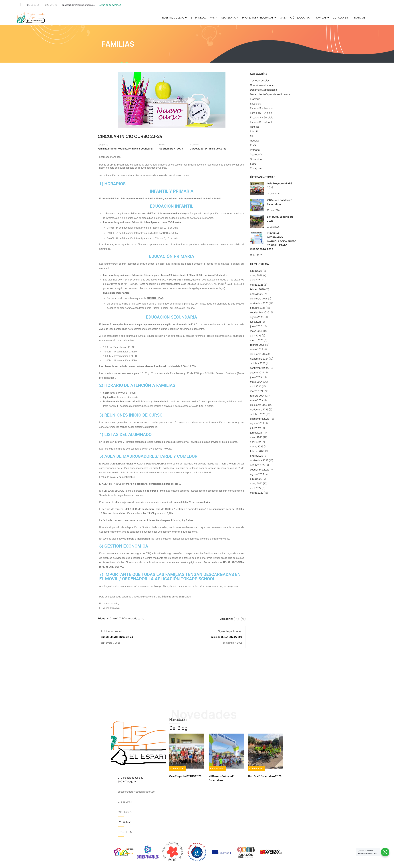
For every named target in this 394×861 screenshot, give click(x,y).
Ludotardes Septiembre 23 (117, 637)
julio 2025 (255, 321)
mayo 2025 (256, 331)
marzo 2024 (256, 391)
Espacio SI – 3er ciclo (261, 117)
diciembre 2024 (258, 354)
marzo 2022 (256, 492)
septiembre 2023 (259, 418)
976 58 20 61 (32, 4)
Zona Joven (340, 17)
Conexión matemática (262, 85)
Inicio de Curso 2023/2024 (226, 637)
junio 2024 (256, 377)
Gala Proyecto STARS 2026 (185, 776)
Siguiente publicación (230, 631)
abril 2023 (255, 442)
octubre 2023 (257, 414)
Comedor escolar (259, 80)
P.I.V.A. (253, 145)
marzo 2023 (256, 446)
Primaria (133, 148)
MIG (252, 136)
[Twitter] (243, 619)
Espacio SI (255, 103)
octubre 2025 (257, 307)
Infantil (112, 148)
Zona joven (256, 168)
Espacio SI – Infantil (261, 122)
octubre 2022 (257, 465)
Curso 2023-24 (199, 148)
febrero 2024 (257, 395)
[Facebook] (236, 619)
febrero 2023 (257, 451)
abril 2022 (255, 488)
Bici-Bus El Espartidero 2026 (264, 776)
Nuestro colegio (173, 17)
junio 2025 (256, 326)
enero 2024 (256, 400)
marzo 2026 (256, 284)
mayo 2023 (256, 437)
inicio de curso (217, 148)
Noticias (359, 17)
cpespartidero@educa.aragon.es (78, 4)
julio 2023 (255, 428)
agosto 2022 (257, 474)
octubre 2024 (257, 363)
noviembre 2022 (259, 460)
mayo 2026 (256, 275)
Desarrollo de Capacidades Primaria (270, 94)
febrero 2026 (257, 289)
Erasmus (255, 99)
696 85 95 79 (125, 812)
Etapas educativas (203, 17)
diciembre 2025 (258, 298)
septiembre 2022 (259, 469)
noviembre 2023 (259, 409)
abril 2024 (255, 386)
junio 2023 (256, 432)
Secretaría (228, 17)
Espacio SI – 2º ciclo (261, 113)
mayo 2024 (256, 381)
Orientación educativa (295, 17)
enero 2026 (256, 294)
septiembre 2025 (259, 312)
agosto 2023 (257, 423)
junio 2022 (256, 479)
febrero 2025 (257, 344)
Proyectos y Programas (257, 17)
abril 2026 (255, 280)
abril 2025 (255, 335)
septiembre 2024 (259, 368)
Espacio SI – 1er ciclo (261, 108)
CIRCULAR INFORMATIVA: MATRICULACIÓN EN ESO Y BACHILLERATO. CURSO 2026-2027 (273, 241)
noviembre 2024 (259, 358)
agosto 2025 (257, 317)
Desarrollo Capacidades (263, 89)
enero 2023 (256, 455)
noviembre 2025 (259, 303)
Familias (321, 17)
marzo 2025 (256, 340)
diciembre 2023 (258, 405)
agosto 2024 (257, 372)
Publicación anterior (112, 631)
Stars (253, 163)
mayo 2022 (256, 483)
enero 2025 (256, 349)
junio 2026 (256, 270)
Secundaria (146, 148)
